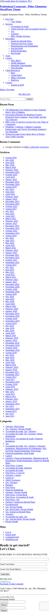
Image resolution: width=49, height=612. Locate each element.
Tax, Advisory (11, 482)
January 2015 (11, 401)
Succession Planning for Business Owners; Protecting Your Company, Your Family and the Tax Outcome (25, 117)
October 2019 (11, 318)
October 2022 (11, 231)
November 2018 (12, 345)
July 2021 (9, 267)
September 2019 (12, 321)
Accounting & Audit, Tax (16, 517)
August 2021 (11, 265)
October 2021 (11, 260)
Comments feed (12, 537)
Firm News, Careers (14, 465)
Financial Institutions (14, 490)
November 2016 (12, 382)
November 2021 (12, 257)
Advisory (9, 514)
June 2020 (9, 299)
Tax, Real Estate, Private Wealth (19, 509)
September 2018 (12, 350)
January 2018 (11, 370)
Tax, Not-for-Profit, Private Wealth (20, 519)
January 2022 (11, 253)
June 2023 (9, 214)
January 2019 (11, 340)
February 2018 (11, 367)
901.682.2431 (24, 94)
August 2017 (11, 377)
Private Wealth (11, 521)
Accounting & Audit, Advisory (18, 468)
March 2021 (10, 277)
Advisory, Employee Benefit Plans (20, 502)
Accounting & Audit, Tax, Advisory (20, 431)
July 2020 (9, 296)
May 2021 (9, 272)
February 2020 (11, 309)
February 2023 (11, 221)
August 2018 (11, 353)
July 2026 (9, 160)
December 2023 (12, 201)
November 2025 (12, 172)
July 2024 (9, 189)
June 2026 (9, 162)
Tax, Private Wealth (13, 507)
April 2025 (10, 177)
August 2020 (11, 294)
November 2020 (12, 287)
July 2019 (9, 326)
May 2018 (9, 360)
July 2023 (9, 211)
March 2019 (10, 335)
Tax (7, 443)
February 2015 (11, 399)
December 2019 (12, 314)
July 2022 (9, 238)
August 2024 (11, 187)
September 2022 (12, 233)
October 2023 (11, 206)
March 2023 (10, 218)
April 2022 (10, 245)
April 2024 (10, 194)
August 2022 (11, 235)
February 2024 (11, 196)
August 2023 (11, 209)
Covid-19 (9, 478)
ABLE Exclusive (12, 480)
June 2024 (9, 192)
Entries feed (10, 534)
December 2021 (12, 255)
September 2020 (12, 292)
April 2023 (10, 216)
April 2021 (10, 274)
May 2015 (9, 392)
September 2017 (12, 374)
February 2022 (11, 250)
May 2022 (9, 243)
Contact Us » (5, 581)
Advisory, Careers (13, 475)
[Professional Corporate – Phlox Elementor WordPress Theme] (16, 1)
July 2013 (9, 413)
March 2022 (10, 248)
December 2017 (12, 372)
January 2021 (11, 282)
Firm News (10, 487)
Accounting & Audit (14, 470)
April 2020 (10, 304)
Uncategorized (11, 504)
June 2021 (9, 270)
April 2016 (10, 387)
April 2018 (10, 362)
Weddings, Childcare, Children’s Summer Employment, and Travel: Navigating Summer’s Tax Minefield (26, 129)
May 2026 (9, 165)
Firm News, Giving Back (16, 495)
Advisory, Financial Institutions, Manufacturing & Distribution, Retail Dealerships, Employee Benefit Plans (27, 460)
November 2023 (12, 204)
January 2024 (11, 199)
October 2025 (11, 175)
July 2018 (9, 355)
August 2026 (11, 157)
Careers (8, 456)
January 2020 (11, 311)
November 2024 (12, 184)
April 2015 (10, 394)
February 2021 (11, 279)
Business (9, 485)
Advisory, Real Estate (14, 426)
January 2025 (11, 179)
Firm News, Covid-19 (14, 473)
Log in (8, 532)
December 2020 (12, 284)
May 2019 (9, 331)
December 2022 (12, 226)
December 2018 (12, 343)
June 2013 (9, 416)
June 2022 (9, 240)
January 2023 (11, 223)
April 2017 (10, 379)
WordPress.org (11, 539)
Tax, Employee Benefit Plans (17, 512)
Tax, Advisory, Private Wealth (18, 429)
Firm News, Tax (12, 499)
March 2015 (10, 396)
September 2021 (12, 262)
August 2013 (11, 411)
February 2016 (11, 389)
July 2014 (9, 406)
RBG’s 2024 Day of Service (36, 147)
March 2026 (10, 167)
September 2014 (12, 404)
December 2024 (12, 182)
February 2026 (11, 170)
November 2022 (12, 228)
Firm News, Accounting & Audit (19, 497)
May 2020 (9, 301)
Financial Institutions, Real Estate (19, 453)
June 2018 (9, 357)
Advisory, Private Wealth (16, 492)
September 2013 (12, 409)
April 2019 (10, 333)
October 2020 (11, 289)
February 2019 (11, 338)
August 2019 (11, 323)
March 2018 (10, 365)
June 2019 (9, 328)
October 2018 (11, 348)
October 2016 (11, 384)
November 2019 (12, 316)
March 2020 (10, 306)
